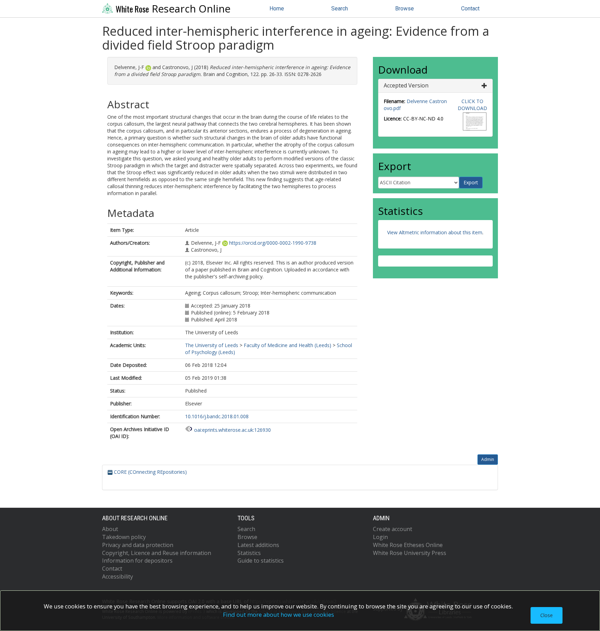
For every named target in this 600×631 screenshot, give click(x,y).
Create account (392, 529)
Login (380, 537)
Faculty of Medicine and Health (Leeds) (287, 345)
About (110, 529)
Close (546, 615)
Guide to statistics (261, 560)
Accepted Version (406, 85)
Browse (404, 8)
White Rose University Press (409, 553)
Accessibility (117, 576)
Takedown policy (124, 537)
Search (339, 8)
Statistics (249, 553)
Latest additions (258, 545)
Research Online (173, 9)
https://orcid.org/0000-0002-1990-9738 (272, 242)
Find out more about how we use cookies (278, 615)
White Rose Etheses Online (408, 545)
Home (276, 8)
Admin (487, 459)
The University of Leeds (211, 345)
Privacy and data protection (137, 545)
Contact (470, 8)
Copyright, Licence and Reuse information (156, 553)
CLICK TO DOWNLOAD (472, 104)
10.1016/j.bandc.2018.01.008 (217, 416)
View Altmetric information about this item (434, 232)
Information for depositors (137, 560)
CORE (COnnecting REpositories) (149, 472)
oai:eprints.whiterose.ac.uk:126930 (232, 430)
